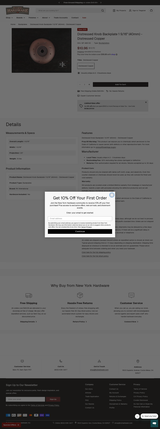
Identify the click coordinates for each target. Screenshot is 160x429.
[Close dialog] (112, 195)
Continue (80, 231)
